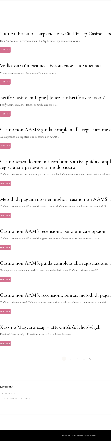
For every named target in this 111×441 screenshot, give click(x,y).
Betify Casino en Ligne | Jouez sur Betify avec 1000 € (53, 97)
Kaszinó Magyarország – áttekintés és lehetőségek (50, 327)
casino (5, 393)
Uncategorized (11, 399)
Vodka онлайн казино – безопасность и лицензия (51, 66)
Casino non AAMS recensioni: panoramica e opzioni (53, 231)
